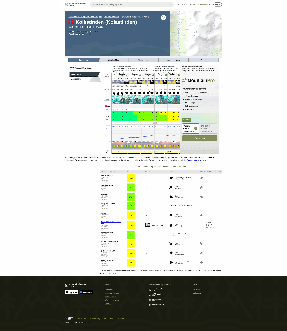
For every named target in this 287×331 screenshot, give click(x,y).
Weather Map (113, 60)
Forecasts (181, 4)
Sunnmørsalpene (111, 17)
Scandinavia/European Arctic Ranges (85, 17)
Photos (192, 4)
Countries (109, 289)
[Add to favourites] (163, 17)
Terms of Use (81, 318)
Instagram (197, 293)
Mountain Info (143, 60)
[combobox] (132, 4)
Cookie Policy (108, 318)
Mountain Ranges (112, 293)
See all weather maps (107, 99)
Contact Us (121, 318)
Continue (200, 138)
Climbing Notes (173, 60)
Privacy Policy (94, 318)
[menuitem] (83, 60)
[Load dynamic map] (196, 33)
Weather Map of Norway (196, 160)
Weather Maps (110, 296)
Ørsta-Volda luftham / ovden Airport (111, 222)
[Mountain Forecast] (75, 4)
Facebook (197, 289)
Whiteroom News (112, 300)
